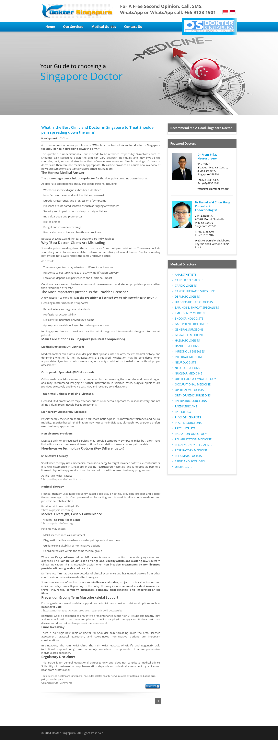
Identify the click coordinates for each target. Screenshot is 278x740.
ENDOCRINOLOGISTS (189, 318)
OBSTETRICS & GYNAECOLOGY (195, 379)
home (50, 26)
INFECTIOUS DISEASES (190, 351)
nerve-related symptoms (125, 676)
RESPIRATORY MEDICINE (191, 450)
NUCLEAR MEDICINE (188, 373)
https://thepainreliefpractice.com (63, 479)
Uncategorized (49, 138)
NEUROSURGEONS (187, 368)
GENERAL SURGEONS (189, 329)
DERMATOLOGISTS (187, 296)
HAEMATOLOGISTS (187, 340)
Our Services (73, 26)
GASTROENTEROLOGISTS (192, 324)
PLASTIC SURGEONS (188, 423)
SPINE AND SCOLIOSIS (190, 461)
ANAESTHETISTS (186, 274)
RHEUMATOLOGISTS (188, 456)
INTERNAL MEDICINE (189, 357)
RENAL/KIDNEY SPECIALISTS (193, 445)
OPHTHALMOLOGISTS (189, 390)
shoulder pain (55, 679)
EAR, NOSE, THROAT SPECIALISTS (197, 307)
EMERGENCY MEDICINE (190, 313)
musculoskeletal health (97, 676)
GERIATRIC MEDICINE (189, 335)
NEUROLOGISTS (185, 362)
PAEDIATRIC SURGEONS (191, 401)
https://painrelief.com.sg (58, 523)
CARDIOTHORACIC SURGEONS (195, 291)
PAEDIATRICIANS (186, 406)
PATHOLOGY (183, 412)
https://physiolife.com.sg (58, 510)
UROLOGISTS (183, 467)
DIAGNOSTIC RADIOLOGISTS (194, 302)
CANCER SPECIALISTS (189, 280)
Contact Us (133, 26)
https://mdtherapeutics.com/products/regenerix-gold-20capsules (82, 610)
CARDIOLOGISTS (186, 285)
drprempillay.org (218, 189)
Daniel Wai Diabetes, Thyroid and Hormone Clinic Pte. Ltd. (212, 244)
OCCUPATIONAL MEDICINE (193, 384)
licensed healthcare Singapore (65, 676)
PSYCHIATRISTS (185, 428)
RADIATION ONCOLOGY (191, 434)
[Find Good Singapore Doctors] (77, 11)
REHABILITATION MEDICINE (193, 439)
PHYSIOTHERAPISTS (188, 417)
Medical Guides (103, 26)
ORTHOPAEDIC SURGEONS (193, 395)
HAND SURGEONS (187, 346)
